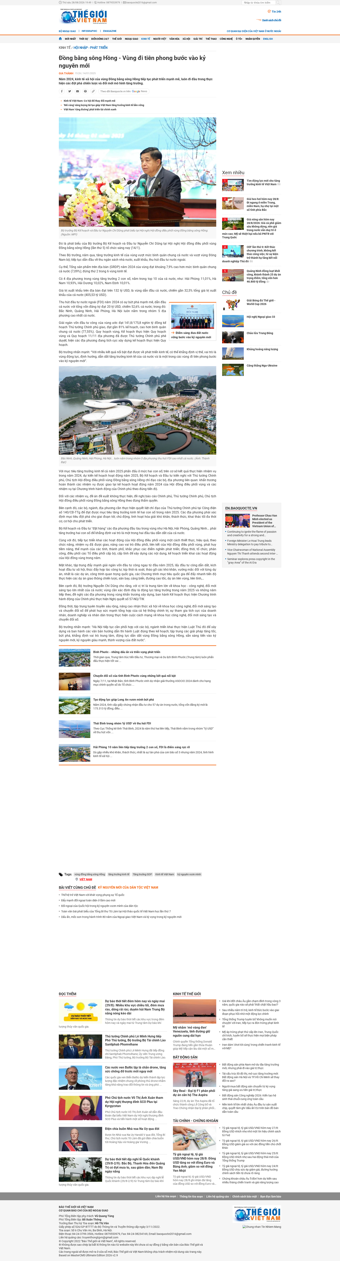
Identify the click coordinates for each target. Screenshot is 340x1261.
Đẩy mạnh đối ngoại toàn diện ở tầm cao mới (88, 900)
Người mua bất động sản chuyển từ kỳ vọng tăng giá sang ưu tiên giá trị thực (248, 1088)
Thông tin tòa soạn (191, 1196)
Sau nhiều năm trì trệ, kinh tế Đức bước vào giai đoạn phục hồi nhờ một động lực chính (250, 1012)
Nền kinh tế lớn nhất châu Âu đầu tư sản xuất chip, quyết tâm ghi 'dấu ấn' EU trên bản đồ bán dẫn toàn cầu (250, 1108)
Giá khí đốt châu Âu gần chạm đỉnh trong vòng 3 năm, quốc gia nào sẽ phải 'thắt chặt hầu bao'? (251, 1002)
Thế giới (117, 39)
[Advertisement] (137, 815)
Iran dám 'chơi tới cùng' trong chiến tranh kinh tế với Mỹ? (251, 1046)
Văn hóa (174, 39)
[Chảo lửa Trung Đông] (233, 337)
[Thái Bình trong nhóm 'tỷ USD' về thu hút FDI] (74, 729)
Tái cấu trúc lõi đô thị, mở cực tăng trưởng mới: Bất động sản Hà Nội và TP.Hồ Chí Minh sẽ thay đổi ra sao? (250, 1077)
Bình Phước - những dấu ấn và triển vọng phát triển (126, 652)
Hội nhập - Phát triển (90, 48)
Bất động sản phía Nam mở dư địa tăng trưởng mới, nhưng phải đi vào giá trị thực (250, 1066)
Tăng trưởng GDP (142, 874)
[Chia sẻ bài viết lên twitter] (70, 91)
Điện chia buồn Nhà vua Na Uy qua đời (132, 1129)
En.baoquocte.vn (241, 508)
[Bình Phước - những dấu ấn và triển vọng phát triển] (74, 658)
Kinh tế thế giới (187, 994)
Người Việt (159, 39)
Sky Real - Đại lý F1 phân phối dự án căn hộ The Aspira (194, 1093)
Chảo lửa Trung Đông (260, 333)
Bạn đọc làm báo (270, 1196)
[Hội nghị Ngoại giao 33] (233, 321)
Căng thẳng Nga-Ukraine (262, 365)
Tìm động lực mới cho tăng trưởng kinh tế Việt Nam (263, 182)
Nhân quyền (253, 39)
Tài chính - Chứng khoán (195, 1121)
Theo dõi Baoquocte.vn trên (115, 91)
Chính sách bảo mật (244, 1196)
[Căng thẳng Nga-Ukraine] (233, 370)
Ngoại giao (131, 39)
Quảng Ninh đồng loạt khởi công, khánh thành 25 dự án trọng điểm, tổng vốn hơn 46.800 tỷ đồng (264, 276)
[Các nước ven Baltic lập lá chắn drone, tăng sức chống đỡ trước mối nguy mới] (80, 1078)
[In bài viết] (85, 91)
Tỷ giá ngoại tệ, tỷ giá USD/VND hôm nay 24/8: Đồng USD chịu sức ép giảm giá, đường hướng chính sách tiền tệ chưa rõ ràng (250, 1169)
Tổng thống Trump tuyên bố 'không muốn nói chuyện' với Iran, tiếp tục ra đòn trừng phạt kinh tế (250, 1023)
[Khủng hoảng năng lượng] (233, 353)
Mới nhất (70, 39)
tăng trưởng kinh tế (118, 874)
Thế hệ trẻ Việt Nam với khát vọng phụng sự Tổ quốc (92, 894)
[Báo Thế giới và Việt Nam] (83, 16)
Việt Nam (85, 879)
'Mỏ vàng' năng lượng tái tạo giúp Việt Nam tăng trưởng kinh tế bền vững (104, 105)
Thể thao (211, 39)
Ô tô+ (239, 39)
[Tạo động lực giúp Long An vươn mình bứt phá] (74, 705)
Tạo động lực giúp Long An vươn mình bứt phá (123, 699)
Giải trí (197, 39)
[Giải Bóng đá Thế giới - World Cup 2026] (233, 305)
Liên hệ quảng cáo (217, 1196)
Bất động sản (185, 1057)
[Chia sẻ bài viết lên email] (77, 91)
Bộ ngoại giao (67, 31)
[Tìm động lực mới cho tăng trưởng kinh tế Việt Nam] (233, 185)
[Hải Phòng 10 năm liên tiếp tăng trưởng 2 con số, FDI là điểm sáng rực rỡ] (74, 753)
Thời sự (83, 39)
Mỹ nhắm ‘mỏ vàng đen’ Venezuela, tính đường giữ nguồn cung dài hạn (191, 1032)
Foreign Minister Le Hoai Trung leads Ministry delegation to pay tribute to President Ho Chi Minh (249, 542)
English (268, 39)
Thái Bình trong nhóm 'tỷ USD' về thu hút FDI (122, 723)
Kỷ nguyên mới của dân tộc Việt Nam (128, 887)
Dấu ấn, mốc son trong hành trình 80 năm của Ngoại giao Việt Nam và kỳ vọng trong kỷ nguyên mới (121, 916)
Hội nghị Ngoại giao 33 (261, 316)
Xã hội (186, 39)
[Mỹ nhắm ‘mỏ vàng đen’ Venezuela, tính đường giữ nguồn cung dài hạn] (194, 1011)
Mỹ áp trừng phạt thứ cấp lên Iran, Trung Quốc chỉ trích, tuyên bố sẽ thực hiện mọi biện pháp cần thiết (250, 1035)
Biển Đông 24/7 (100, 39)
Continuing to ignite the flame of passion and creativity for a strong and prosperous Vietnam (251, 533)
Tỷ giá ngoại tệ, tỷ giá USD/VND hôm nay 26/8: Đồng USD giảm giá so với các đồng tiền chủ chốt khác (251, 1144)
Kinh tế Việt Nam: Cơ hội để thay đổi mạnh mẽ (89, 100)
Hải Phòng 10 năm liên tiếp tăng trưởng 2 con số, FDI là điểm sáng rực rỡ (141, 747)
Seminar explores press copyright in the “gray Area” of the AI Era (251, 560)
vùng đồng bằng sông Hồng (90, 874)
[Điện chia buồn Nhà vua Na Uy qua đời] (80, 1139)
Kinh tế (145, 39)
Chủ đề (229, 292)
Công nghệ (226, 39)
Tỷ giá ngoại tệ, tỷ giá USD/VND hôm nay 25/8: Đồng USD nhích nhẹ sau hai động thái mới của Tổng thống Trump (250, 1157)
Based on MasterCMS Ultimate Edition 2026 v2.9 (88, 1255)
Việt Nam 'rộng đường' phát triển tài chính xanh (90, 109)
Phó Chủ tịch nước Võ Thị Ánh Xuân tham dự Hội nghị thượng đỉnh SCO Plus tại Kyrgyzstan (134, 1102)
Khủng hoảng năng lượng (262, 349)
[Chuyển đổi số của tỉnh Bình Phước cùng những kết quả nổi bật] (74, 681)
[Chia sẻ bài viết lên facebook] (62, 91)
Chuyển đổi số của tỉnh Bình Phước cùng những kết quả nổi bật (134, 676)
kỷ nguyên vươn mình (189, 874)
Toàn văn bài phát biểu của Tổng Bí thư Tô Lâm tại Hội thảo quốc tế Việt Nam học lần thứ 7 (116, 911)
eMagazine (109, 31)
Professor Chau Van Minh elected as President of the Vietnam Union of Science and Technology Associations (264, 521)
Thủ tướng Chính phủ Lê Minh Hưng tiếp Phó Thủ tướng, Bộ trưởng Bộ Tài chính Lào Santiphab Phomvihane (135, 1040)
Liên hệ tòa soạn (165, 1196)
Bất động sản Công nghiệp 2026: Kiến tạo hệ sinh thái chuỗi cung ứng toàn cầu (249, 1097)
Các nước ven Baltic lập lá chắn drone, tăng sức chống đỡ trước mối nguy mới (135, 1069)
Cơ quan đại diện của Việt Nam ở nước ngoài (254, 31)
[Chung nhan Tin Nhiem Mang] (262, 1227)
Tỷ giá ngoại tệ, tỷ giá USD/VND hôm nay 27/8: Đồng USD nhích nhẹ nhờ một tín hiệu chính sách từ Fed (251, 1131)
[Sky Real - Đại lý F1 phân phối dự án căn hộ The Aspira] (194, 1075)
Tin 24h (276, 11)
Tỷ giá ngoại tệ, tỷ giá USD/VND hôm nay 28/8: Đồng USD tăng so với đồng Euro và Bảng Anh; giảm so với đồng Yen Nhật (194, 1162)
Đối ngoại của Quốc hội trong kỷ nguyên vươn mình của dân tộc (99, 905)
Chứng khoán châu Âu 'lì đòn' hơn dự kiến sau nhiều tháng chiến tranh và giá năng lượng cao (250, 1180)
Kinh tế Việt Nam (164, 874)
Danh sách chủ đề (271, 20)
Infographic (89, 31)
